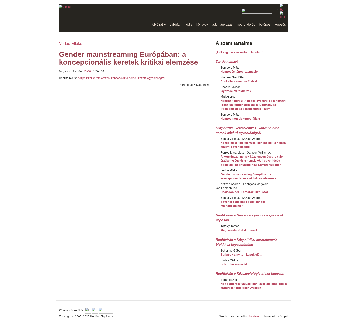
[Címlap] (65, 6)
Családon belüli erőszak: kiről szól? (245, 192)
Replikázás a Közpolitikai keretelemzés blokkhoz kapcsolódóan (246, 242)
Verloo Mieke (70, 43)
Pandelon (254, 316)
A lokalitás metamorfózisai (239, 81)
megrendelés (245, 24)
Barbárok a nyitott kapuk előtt (241, 254)
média (188, 24)
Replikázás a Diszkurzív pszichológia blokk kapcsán (250, 217)
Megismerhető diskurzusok (239, 230)
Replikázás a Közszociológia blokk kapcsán (250, 273)
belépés (264, 24)
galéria (175, 24)
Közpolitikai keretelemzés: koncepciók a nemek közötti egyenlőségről (121, 78)
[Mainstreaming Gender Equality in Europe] (282, 15)
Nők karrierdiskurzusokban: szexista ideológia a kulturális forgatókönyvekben (254, 286)
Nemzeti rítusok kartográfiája (240, 118)
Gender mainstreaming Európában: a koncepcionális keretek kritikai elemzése (248, 176)
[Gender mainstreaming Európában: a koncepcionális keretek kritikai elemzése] (282, 7)
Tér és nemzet (227, 61)
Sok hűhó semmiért (234, 264)
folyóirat (158, 24)
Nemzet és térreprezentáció (239, 71)
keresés (280, 24)
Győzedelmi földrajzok (236, 91)
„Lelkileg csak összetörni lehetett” (239, 52)
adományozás (222, 24)
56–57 (87, 71)
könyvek (202, 24)
